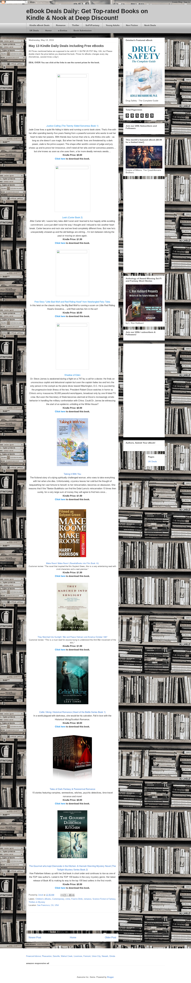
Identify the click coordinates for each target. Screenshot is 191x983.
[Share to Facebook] (70, 895)
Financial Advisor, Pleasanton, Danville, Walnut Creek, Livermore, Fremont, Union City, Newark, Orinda (70, 956)
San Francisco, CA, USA (48, 905)
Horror (48, 30)
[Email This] (61, 895)
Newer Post (35, 937)
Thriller (75, 25)
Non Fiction (132, 25)
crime (67, 899)
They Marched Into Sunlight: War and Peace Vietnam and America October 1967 (72, 636)
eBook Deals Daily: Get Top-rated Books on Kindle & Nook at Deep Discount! (87, 14)
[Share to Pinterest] (73, 895)
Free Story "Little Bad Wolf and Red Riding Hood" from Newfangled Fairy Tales (72, 301)
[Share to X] (67, 895)
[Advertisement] (101, 921)
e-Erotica (62, 30)
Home (73, 937)
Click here (60, 158)
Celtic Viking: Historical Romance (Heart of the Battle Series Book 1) (72, 711)
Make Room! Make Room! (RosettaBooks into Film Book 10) (72, 563)
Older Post (110, 937)
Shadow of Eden (72, 374)
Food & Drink (77, 899)
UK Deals (34, 30)
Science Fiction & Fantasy (104, 899)
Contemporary (58, 899)
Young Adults (113, 25)
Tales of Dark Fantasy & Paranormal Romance (72, 788)
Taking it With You (72, 473)
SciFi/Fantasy (92, 25)
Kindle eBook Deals (40, 25)
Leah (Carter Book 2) (72, 217)
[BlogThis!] (64, 895)
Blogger (110, 977)
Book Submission (83, 30)
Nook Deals (150, 25)
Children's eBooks (43, 899)
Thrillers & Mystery (37, 902)
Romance (61, 25)
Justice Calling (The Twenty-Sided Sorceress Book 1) (72, 125)
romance (87, 899)
